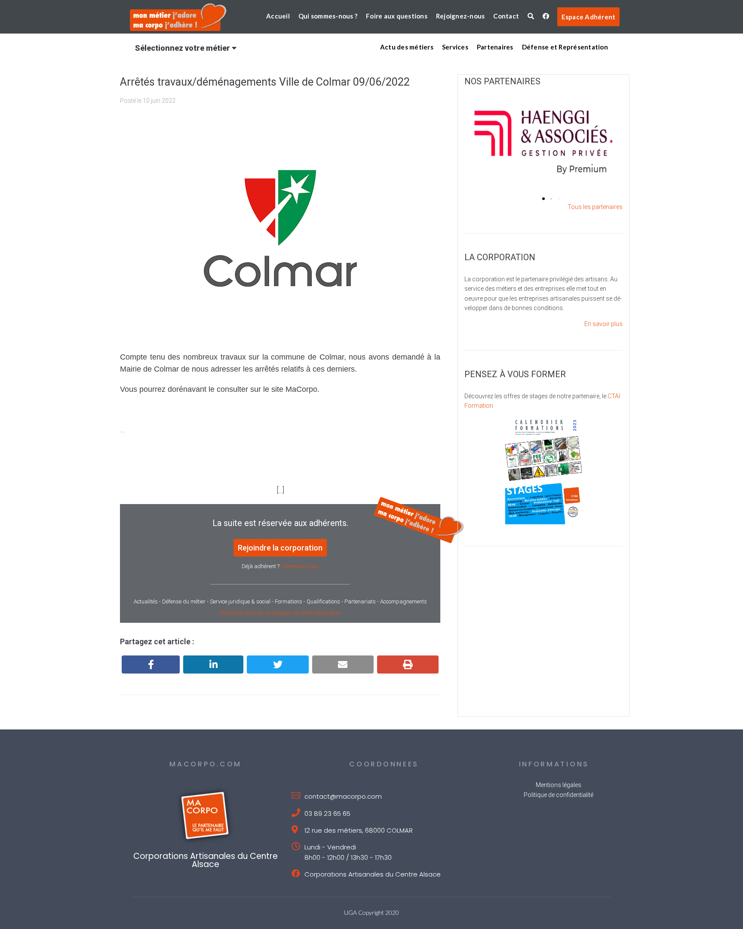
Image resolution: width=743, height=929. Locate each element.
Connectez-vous (300, 566)
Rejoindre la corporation (280, 547)
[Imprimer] (408, 664)
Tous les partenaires (595, 206)
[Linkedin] (213, 664)
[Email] (343, 664)
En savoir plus (603, 323)
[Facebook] (151, 664)
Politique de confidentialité (558, 794)
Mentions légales (558, 784)
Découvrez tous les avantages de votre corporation (280, 612)
